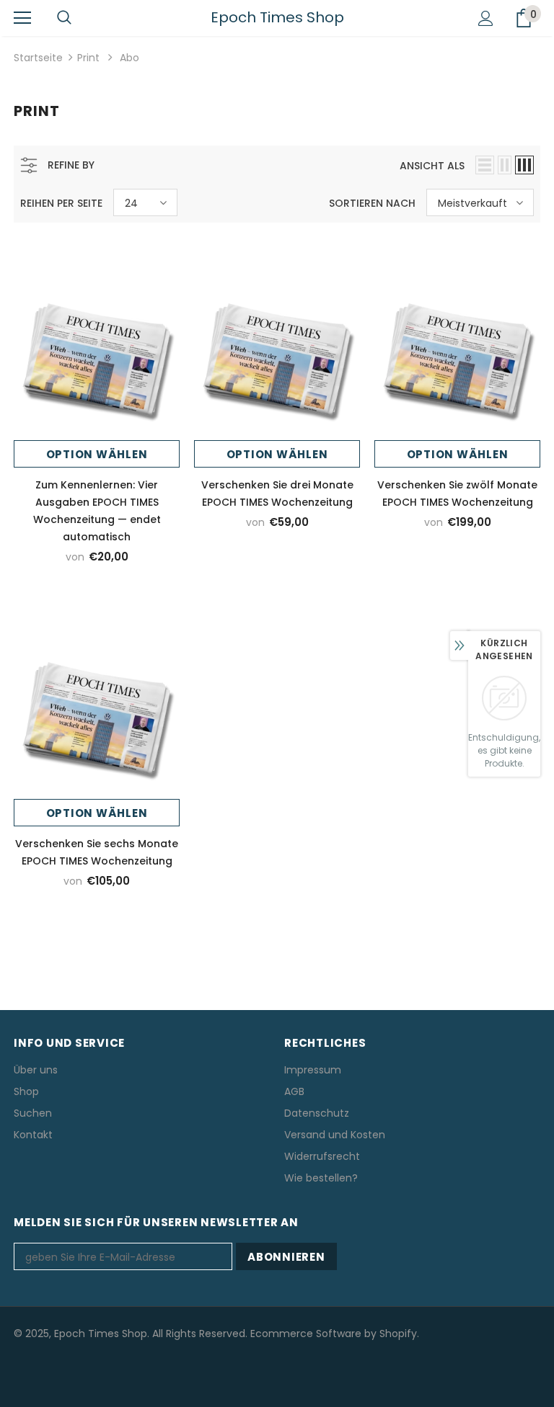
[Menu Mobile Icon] (22, 18)
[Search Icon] (64, 18)
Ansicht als (432, 165)
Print (88, 57)
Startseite (38, 57)
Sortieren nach (372, 203)
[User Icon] (485, 18)
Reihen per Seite (61, 203)
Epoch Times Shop (277, 17)
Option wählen (97, 454)
